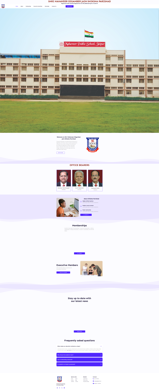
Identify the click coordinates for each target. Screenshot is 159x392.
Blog (76, 380)
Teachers (72, 381)
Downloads (47, 6)
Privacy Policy (85, 380)
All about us (86, 214)
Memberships (28, 6)
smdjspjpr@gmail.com (97, 381)
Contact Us (54, 6)
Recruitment (69, 6)
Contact (76, 381)
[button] (1, 70)
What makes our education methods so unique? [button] (68, 346)
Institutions (60, 152)
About (22, 6)
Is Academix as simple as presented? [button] (66, 364)
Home (17, 6)
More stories (79, 331)
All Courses (79, 253)
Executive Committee (38, 6)
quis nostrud (69, 350)
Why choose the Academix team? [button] (65, 354)
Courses (72, 380)
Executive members (63, 272)
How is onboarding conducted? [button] (64, 359)
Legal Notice (85, 378)
